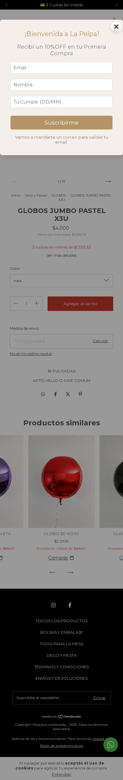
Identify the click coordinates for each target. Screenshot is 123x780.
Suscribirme (61, 122)
